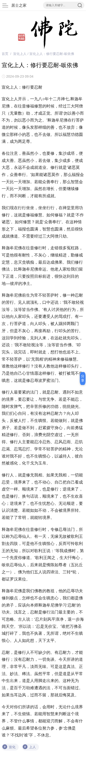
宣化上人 (20, 54)
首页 (5, 54)
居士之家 (19, 5)
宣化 (12, 747)
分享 (82, 378)
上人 (32, 747)
